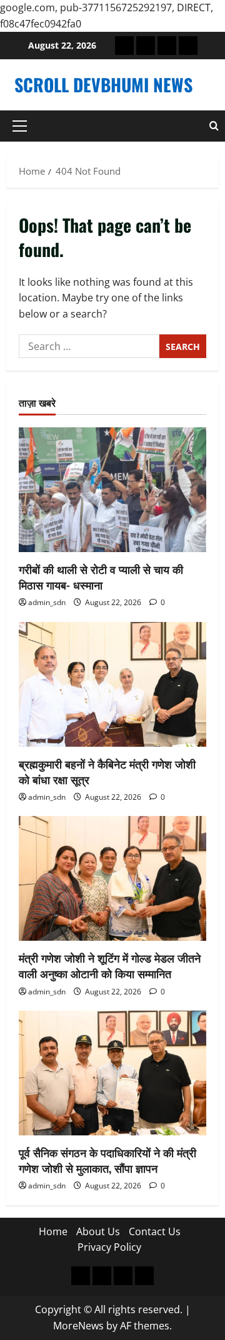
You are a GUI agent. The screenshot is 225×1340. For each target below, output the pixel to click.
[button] (19, 126)
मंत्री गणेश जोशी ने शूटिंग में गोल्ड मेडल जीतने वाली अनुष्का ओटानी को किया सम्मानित (110, 965)
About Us (98, 1231)
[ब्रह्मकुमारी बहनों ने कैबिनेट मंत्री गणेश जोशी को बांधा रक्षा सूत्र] (112, 684)
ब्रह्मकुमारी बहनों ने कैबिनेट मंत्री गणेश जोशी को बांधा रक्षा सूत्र (107, 771)
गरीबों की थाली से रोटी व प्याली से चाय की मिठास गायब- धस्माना (101, 577)
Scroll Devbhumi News (103, 84)
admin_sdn (47, 602)
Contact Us (155, 1231)
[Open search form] (214, 126)
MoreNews (78, 1326)
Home (53, 1231)
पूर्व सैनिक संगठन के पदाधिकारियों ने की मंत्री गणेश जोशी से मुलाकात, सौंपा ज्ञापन (107, 1160)
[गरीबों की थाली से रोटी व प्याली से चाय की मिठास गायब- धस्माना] (112, 489)
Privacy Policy (109, 1247)
